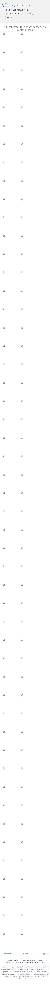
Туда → (45, 953)
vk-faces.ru (17, 966)
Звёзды (31, 13)
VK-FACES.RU (12, 960)
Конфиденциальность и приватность (32, 962)
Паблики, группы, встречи (17, 9)
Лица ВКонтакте (20, 5)
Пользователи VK (13, 13)
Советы (8, 17)
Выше (25, 953)
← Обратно (6, 953)
